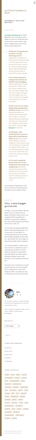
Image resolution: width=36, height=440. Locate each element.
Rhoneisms (8, 348)
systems (15, 387)
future (7, 402)
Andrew (7, 418)
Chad (12, 374)
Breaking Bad (14, 380)
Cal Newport (8, 361)
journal (24, 377)
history (7, 408)
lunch (21, 402)
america (23, 393)
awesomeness (9, 405)
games (14, 399)
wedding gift (9, 377)
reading (7, 399)
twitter (19, 408)
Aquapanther (9, 415)
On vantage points (15, 205)
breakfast (8, 412)
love (17, 393)
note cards (13, 390)
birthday (16, 412)
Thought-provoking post (12, 35)
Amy (6, 380)
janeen (24, 374)
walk (26, 390)
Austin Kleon (8, 351)
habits (20, 399)
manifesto (19, 405)
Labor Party (19, 415)
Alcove (20, 390)
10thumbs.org (16, 11)
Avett (22, 380)
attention (8, 387)
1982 (13, 393)
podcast (22, 396)
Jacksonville (17, 384)
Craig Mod (8, 358)
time (13, 408)
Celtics (14, 418)
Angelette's (14, 396)
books (7, 374)
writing (25, 408)
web (6, 390)
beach (18, 374)
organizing (23, 387)
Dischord (8, 384)
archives (14, 402)
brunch (17, 377)
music (7, 396)
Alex (26, 402)
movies (7, 393)
